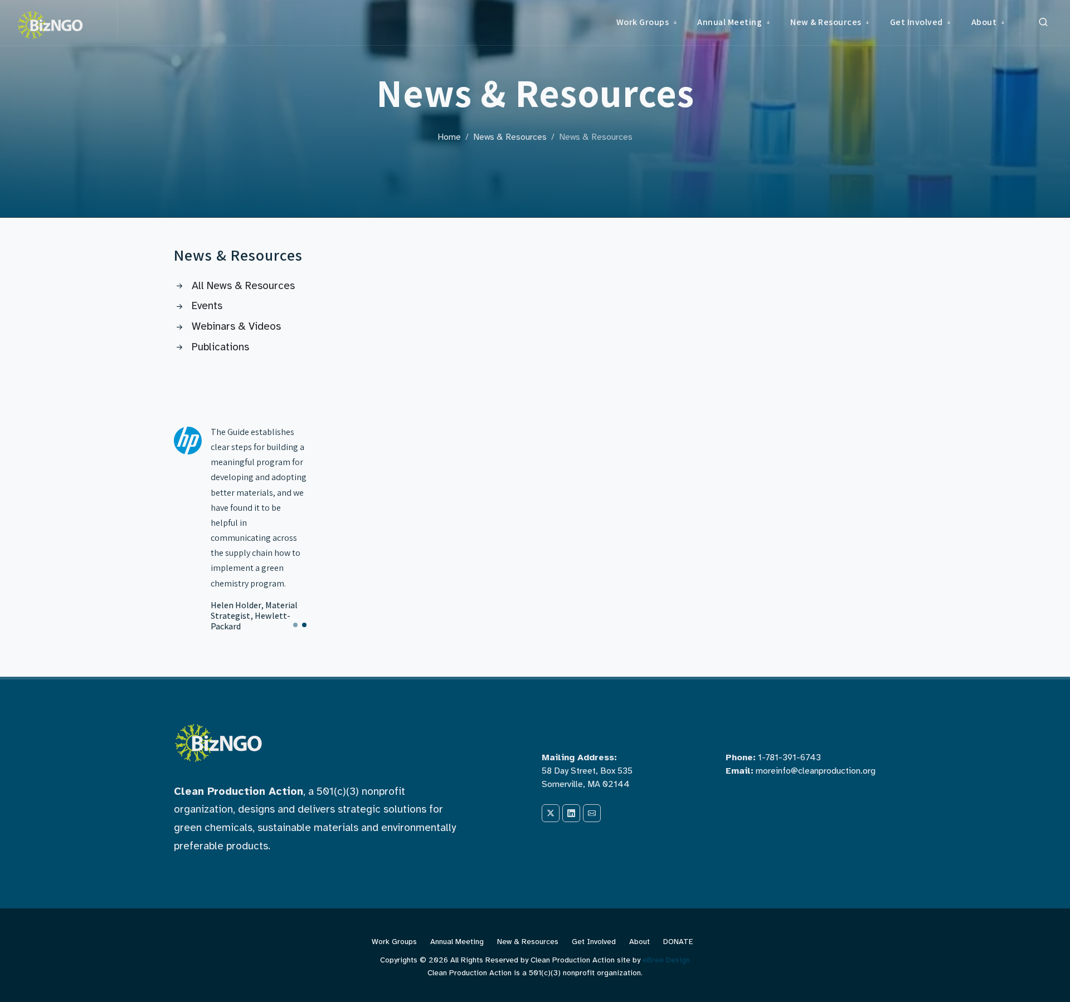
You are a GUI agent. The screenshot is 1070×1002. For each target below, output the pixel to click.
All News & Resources (243, 285)
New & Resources (527, 941)
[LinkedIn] (571, 813)
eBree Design (666, 960)
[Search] (1043, 22)
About (639, 941)
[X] (551, 813)
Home (449, 137)
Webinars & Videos (236, 326)
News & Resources (510, 137)
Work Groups (394, 941)
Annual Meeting (457, 941)
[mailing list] (592, 813)
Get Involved (594, 941)
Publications (220, 347)
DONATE (678, 941)
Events (207, 305)
